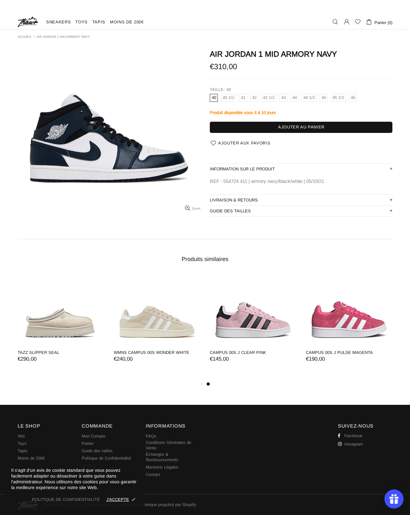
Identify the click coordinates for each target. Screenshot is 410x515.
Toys (22, 443)
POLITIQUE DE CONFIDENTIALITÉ (66, 499)
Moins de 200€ (31, 458)
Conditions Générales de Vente (168, 445)
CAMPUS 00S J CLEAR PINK (238, 352)
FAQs (151, 436)
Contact (153, 474)
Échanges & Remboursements (162, 457)
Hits (21, 436)
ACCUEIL (25, 36)
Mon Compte (93, 436)
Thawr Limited (28, 22)
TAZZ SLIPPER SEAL (38, 352)
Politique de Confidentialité (106, 458)
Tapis (23, 450)
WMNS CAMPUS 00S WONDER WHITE (151, 352)
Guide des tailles (97, 450)
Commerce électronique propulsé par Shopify (154, 504)
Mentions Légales (162, 467)
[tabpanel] (253, 324)
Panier (88, 443)
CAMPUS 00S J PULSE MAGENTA (339, 352)
